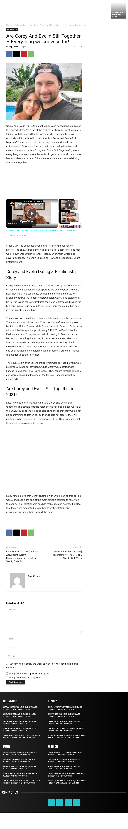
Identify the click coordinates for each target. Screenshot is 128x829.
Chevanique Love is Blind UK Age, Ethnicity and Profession (19, 715)
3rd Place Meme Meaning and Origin (117, 15)
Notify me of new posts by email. (25, 677)
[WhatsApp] (31, 54)
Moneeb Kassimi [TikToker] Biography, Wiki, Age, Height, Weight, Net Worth (67, 555)
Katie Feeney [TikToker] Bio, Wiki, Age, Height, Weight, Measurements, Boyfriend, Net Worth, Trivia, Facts (22, 556)
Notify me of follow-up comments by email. (30, 673)
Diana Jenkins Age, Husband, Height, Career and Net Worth (21, 729)
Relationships (21, 25)
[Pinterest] (24, 54)
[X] (16, 54)
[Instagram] (59, 802)
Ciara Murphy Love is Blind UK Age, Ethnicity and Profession (20, 708)
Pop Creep (13, 46)
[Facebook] (9, 54)
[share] (51, 202)
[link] (11, 204)
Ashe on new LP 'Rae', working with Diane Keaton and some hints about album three (31, 204)
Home (9, 25)
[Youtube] (76, 802)
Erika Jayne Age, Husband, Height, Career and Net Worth (20, 722)
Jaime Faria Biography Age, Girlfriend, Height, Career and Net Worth (22, 736)
